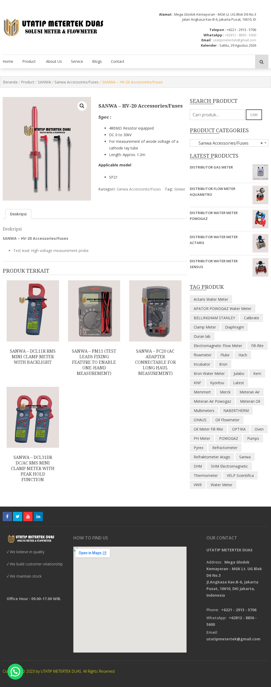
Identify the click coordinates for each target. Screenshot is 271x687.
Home (8, 61)
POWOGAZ (228, 438)
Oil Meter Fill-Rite (208, 429)
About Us (54, 61)
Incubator (202, 364)
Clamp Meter (205, 327)
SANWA (44, 82)
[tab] (18, 214)
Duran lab (202, 336)
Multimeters (204, 410)
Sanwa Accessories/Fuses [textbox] (227, 143)
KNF (197, 382)
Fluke (224, 354)
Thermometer (206, 475)
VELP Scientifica (240, 475)
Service (77, 61)
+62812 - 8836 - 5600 (240, 35)
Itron (223, 364)
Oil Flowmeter (227, 419)
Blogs (97, 61)
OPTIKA (239, 429)
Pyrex (198, 447)
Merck (225, 392)
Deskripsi (18, 213)
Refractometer (224, 447)
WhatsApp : (214, 35)
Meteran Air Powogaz (212, 401)
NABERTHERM (236, 410)
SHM (198, 466)
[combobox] (229, 143)
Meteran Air (250, 392)
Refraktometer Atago (212, 456)
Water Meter (221, 484)
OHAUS (200, 419)
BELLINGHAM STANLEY (214, 317)
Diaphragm (234, 327)
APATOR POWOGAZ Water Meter (222, 308)
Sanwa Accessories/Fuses (77, 82)
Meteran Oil (250, 401)
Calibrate (251, 317)
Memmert (202, 392)
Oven (259, 429)
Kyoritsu (217, 382)
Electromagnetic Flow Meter (218, 345)
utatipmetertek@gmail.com (234, 40)
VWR (198, 484)
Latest (238, 382)
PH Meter (202, 438)
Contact (117, 61)
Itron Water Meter (209, 373)
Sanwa (179, 189)
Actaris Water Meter (211, 299)
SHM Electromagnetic (229, 466)
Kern (257, 373)
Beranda (10, 82)
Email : (207, 40)
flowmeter (202, 354)
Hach (242, 354)
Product (29, 61)
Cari (254, 114)
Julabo (239, 373)
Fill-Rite (257, 345)
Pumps (253, 438)
